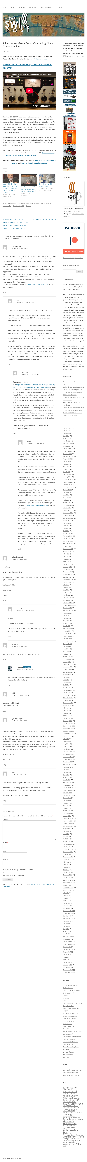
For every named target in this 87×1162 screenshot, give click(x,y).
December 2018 (68, 664)
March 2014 (66, 811)
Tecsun (77, 1138)
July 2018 (66, 677)
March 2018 (66, 687)
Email (5, 851)
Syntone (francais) (68, 1052)
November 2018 (68, 667)
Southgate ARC (68, 1139)
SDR (76, 1119)
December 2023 (68, 510)
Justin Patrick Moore (71, 1107)
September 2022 (68, 549)
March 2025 (66, 472)
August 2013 (67, 829)
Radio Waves (67, 1117)
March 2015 (66, 780)
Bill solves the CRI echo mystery (45, 185)
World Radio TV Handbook (71, 1075)
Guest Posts (67, 1104)
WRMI (79, 1143)
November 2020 (68, 605)
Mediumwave (68, 1109)
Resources (33, 7)
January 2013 (67, 847)
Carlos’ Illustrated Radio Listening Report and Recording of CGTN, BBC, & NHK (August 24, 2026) (73, 389)
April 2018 (66, 685)
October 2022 (67, 546)
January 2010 (67, 939)
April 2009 (66, 960)
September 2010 (68, 918)
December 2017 (68, 695)
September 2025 (68, 456)
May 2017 (66, 713)
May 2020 (66, 621)
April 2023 (66, 531)
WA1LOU (66, 1057)
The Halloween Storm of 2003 (44, 219)
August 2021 (67, 582)
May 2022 (66, 559)
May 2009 (66, 957)
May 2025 (66, 467)
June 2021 (66, 587)
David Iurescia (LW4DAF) (70, 1095)
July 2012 (66, 862)
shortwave (68, 1121)
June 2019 (66, 649)
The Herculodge (68, 1055)
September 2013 (68, 826)
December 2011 (68, 880)
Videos (65, 1140)
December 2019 (68, 633)
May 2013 (66, 836)
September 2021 (68, 580)
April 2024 (66, 500)
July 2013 (66, 831)
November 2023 (68, 513)
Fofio (64, 1001)
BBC (77, 1087)
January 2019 (67, 662)
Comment (7, 819)
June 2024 (66, 495)
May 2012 (66, 867)
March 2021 (66, 595)
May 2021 (66, 590)
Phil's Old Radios (68, 1021)
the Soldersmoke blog (39, 59)
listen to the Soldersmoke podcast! (34, 163)
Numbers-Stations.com (70, 1013)
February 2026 (67, 443)
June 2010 (66, 926)
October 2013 (67, 823)
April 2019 (66, 654)
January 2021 (67, 600)
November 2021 (68, 574)
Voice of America (69, 1142)
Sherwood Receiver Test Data (72, 1031)
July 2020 (66, 616)
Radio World (76, 1117)
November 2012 (68, 852)
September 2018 (68, 672)
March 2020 (66, 626)
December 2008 (68, 970)
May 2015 (66, 775)
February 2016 (67, 752)
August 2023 (67, 521)
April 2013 (66, 839)
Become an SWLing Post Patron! (73, 258)
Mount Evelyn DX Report (71, 1008)
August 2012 (67, 859)
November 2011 (68, 883)
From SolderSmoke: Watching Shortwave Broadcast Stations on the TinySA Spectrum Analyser (10, 188)
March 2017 (66, 718)
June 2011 (66, 895)
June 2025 (66, 464)
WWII (64, 1146)
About (61, 7)
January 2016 (67, 754)
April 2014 (66, 808)
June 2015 (66, 772)
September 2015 (68, 764)
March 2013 (66, 841)
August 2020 (67, 613)
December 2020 (68, 603)
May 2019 (66, 651)
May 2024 (66, 497)
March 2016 (66, 749)
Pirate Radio (68, 1112)
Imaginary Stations (70, 1105)
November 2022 (68, 544)
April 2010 (66, 931)
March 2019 (66, 657)
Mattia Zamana (46, 203)
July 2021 (66, 585)
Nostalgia (75, 1109)
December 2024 (68, 479)
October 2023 (67, 515)
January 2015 (67, 785)
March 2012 (66, 872)
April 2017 (66, 716)
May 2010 (66, 929)
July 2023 (66, 523)
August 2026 (67, 428)
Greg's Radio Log (68, 1006)
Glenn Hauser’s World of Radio (72, 1003)
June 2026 (66, 433)
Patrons (22, 7)
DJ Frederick (68, 1098)
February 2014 (67, 813)
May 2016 (66, 744)
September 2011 (68, 888)
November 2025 (68, 451)
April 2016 (66, 746)
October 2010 (67, 916)
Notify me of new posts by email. (14, 875)
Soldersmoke (7, 206)
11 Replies (6, 51)
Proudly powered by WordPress (12, 1158)
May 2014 (66, 806)
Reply (4, 292)
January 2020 (67, 631)
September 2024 (68, 487)
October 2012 (67, 854)
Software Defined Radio (73, 1136)
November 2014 (68, 790)
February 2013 (67, 844)
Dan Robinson (69, 1093)
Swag (12, 7)
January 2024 (67, 508)
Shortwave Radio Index (70, 1042)
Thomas (28, 206)
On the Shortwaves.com (70, 1016)
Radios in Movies (69, 1116)
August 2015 (67, 767)
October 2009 (67, 947)
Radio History (68, 1114)
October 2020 (67, 608)
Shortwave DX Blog (69, 1039)
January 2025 (67, 477)
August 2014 (67, 798)
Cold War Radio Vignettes (71, 985)
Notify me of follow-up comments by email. (18, 870)
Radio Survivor (67, 1024)
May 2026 (66, 436)
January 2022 (67, 569)
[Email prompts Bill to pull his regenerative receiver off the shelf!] (29, 180)
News (20, 203)
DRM (75, 1098)
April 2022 (66, 562)
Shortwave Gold (69, 1125)
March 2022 (66, 564)
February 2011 (67, 906)
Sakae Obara (67, 1029)
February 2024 (67, 505)
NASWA (65, 1011)
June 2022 (66, 556)
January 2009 (67, 967)
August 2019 (67, 644)
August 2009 (67, 952)
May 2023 (66, 528)
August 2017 (67, 705)
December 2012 (68, 849)
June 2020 (66, 618)
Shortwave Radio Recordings (73, 1135)
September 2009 (68, 949)
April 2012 (66, 870)
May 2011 (66, 898)
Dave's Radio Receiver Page (71, 990)
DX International (68, 993)
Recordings (68, 1119)
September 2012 (68, 857)
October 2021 (67, 577)
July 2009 (66, 954)
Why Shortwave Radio (69, 1144)
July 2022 (66, 554)
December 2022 (68, 541)
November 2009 (68, 944)
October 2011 (67, 885)
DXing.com (66, 998)
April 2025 (66, 469)
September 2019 (68, 641)
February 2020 (67, 628)
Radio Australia (78, 1113)
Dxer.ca (65, 996)
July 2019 (66, 646)
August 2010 (67, 921)
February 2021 (67, 598)
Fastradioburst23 (71, 1100)
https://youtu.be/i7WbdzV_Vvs (38, 284)
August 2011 (67, 890)
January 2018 (67, 693)
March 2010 (66, 934)
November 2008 (68, 972)
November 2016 (68, 728)
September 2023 (68, 518)
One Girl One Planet (69, 1019)
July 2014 (66, 800)
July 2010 (66, 924)
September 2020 (68, 610)
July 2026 (66, 431)
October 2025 (67, 454)
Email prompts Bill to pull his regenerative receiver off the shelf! (28, 189)
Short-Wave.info (68, 1034)
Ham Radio (77, 1103)
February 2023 (67, 536)
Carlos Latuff (70, 1091)
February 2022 (67, 567)
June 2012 (66, 865)
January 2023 (67, 538)
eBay (79, 1098)
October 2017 (67, 700)
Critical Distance (68, 988)
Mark (13, 773)
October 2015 (67, 762)
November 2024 (68, 482)
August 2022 (67, 551)
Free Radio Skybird (69, 1102)
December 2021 (68, 572)
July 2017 (66, 708)
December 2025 (68, 449)
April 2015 (66, 777)
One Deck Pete (69, 1110)
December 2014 (68, 788)
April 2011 (66, 901)
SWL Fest (66, 1049)
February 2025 (67, 474)
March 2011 (66, 903)
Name (5, 843)
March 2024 (66, 503)
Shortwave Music (69, 1127)
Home (4, 7)
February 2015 (67, 782)
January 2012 (67, 877)
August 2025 (67, 459)
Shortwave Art (69, 1123)
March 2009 (66, 962)
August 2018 (67, 675)
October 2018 (67, 669)
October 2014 (67, 793)
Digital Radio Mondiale (70, 1096)
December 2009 (68, 942)
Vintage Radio (72, 1140)
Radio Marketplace (47, 7)
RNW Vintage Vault (69, 1026)
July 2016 (66, 739)
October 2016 (67, 731)
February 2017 (67, 721)
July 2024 (66, 492)
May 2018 (66, 682)
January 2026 (67, 446)
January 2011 (67, 908)
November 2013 (68, 821)
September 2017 (68, 703)
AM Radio (66, 1088)
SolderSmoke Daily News (71, 1047)
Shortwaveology (68, 1044)
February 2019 (67, 659)
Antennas (72, 1088)
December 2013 (68, 818)
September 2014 (68, 795)
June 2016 (66, 741)
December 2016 (68, 726)
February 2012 (67, 875)
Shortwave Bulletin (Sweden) (72, 1037)
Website (5, 859)
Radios (24, 203)
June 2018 (66, 680)
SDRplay (80, 1119)
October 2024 (67, 485)
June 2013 (66, 834)
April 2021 (66, 592)
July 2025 (66, 461)
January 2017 (67, 723)
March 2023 (66, 533)
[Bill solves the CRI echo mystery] (47, 178)
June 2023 (66, 526)
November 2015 (68, 759)
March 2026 (66, 441)
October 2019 (67, 639)
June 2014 (66, 803)
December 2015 (68, 757)
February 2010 (67, 936)
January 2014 (67, 816)
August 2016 (67, 736)
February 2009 (67, 965)
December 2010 (68, 911)
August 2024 (67, 490)
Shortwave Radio (70, 1131)
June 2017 (66, 711)
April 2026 (66, 438)
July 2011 (66, 893)
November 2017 (68, 698)
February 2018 (67, 690)
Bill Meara (37, 203)
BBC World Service (70, 1089)
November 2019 (68, 636)
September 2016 (68, 734)
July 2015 (66, 770)
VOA (78, 1140)
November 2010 (68, 913)
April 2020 (66, 623)
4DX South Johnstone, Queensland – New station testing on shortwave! (73, 397)
